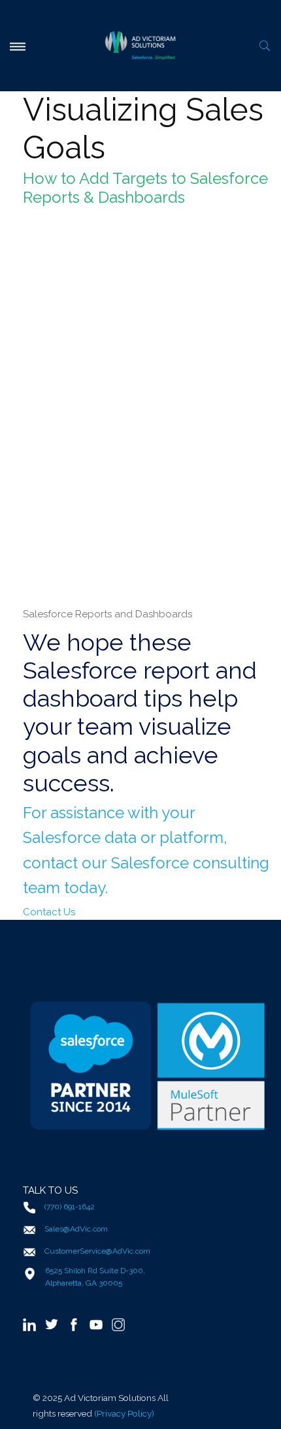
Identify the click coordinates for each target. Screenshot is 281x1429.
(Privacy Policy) (124, 1413)
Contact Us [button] (49, 912)
